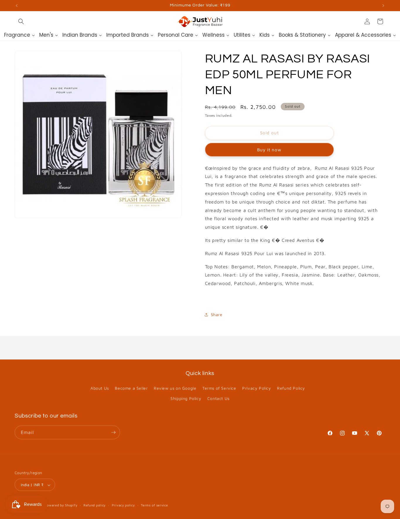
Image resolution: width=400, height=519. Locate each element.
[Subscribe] (113, 432)
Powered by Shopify (61, 505)
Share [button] (217, 314)
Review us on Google (175, 388)
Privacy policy (123, 505)
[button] (21, 21)
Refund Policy (291, 388)
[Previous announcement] (16, 5)
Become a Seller (131, 388)
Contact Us (218, 398)
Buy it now (269, 149)
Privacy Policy (256, 388)
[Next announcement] (383, 5)
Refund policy (94, 505)
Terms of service (154, 505)
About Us (99, 388)
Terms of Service (219, 388)
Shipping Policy (185, 398)
